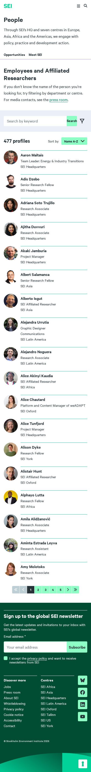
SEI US (46, 720)
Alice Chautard (33, 399)
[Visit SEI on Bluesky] (82, 680)
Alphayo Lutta (32, 494)
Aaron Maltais (32, 154)
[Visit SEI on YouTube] (82, 716)
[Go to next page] (68, 589)
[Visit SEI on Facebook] (82, 692)
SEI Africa (48, 686)
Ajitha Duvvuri (33, 226)
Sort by (53, 141)
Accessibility (13, 720)
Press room (12, 692)
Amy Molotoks (33, 566)
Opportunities (14, 54)
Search (72, 120)
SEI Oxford (48, 709)
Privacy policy (14, 709)
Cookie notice (13, 714)
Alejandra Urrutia (35, 322)
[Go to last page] (75, 589)
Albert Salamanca (35, 274)
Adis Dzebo (30, 178)
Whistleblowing (14, 703)
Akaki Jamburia (33, 250)
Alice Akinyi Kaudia (37, 375)
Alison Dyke (31, 447)
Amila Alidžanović (35, 518)
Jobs (7, 686)
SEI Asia (47, 692)
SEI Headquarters (53, 697)
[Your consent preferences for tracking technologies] (82, 763)
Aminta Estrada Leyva (39, 542)
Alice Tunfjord (32, 423)
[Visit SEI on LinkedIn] (82, 704)
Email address (15, 636)
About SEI (11, 697)
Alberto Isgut (31, 298)
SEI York (47, 725)
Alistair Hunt (31, 471)
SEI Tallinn (48, 714)
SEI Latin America (53, 703)
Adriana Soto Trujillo (38, 202)
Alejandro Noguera (36, 351)
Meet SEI (35, 54)
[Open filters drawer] (82, 121)
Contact (9, 725)
